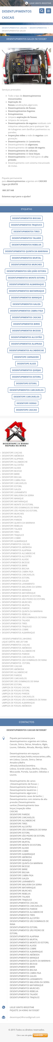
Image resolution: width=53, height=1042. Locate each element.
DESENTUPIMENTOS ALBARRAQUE (26, 284)
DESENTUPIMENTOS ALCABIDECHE (26, 350)
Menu (48, 10)
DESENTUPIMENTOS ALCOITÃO (26, 337)
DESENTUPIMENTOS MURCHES (26, 264)
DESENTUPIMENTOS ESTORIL (26, 376)
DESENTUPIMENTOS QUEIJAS (26, 370)
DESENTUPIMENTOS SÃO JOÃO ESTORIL (26, 271)
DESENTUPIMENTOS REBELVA (26, 244)
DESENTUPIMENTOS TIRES (27, 231)
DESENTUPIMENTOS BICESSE (26, 330)
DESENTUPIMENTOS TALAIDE (26, 238)
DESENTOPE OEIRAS (27, 403)
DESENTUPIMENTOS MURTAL (26, 258)
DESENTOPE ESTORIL (26, 383)
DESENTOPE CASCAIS (26, 409)
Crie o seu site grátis (24, 1035)
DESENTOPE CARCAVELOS (26, 396)
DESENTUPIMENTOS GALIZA (27, 304)
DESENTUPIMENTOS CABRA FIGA (26, 310)
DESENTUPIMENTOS (38, 28)
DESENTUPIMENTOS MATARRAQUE (26, 291)
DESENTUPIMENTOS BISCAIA (26, 218)
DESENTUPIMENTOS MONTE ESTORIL (26, 277)
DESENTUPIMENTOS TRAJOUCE (26, 224)
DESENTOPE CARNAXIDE (26, 357)
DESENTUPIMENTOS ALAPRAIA (26, 343)
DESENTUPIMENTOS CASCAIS (14, 28)
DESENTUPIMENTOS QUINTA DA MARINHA (26, 251)
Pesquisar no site (41, 10)
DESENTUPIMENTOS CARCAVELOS (26, 390)
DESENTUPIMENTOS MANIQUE (26, 297)
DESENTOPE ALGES (26, 363)
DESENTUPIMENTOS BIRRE (26, 324)
